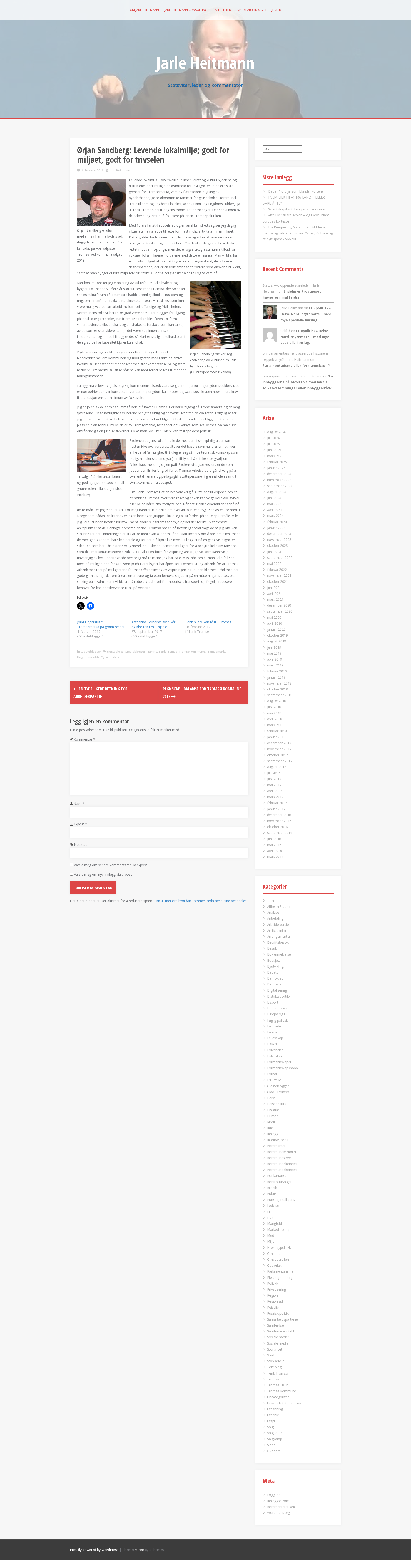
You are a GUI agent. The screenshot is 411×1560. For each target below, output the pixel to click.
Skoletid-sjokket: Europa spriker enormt (298, 209)
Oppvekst (274, 1265)
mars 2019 (275, 665)
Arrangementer (278, 936)
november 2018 (279, 683)
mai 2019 (274, 653)
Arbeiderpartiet (278, 924)
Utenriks (273, 1415)
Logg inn (273, 1495)
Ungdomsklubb (88, 657)
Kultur (271, 1193)
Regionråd (275, 1301)
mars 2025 (275, 456)
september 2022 (279, 557)
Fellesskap (275, 1038)
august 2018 (276, 701)
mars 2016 (275, 856)
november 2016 (279, 820)
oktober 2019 (277, 635)
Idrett (271, 1122)
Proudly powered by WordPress (94, 1549)
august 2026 (276, 432)
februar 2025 (277, 462)
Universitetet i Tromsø (284, 1403)
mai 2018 (274, 713)
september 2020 (279, 611)
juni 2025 (274, 449)
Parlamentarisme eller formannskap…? (296, 365)
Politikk (272, 1283)
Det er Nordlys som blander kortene (296, 191)
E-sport (272, 1002)
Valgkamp (274, 1439)
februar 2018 (277, 731)
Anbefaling (275, 918)
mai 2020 (274, 617)
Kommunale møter (281, 1152)
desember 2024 (279, 473)
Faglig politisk (277, 1020)
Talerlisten (222, 10)
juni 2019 (274, 647)
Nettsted (81, 844)
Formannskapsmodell (283, 1068)
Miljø (271, 1241)
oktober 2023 (277, 545)
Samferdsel (275, 1325)
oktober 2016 (277, 826)
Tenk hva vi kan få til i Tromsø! (208, 622)
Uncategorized (278, 1397)
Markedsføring (278, 1229)
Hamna (152, 651)
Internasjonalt (278, 1139)
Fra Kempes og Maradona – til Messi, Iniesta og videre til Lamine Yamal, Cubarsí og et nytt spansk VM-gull (298, 233)
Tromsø (273, 1379)
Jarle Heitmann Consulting (186, 10)
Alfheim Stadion (279, 906)
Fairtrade (274, 1026)
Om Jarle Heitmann (144, 10)
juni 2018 (274, 707)
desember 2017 (279, 743)
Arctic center (276, 930)
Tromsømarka (216, 651)
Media (272, 1235)
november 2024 (279, 479)
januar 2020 (276, 629)
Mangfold (274, 1223)
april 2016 (274, 850)
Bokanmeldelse (279, 954)
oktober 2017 (277, 755)
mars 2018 (275, 725)
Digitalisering (277, 990)
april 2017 (274, 791)
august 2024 (276, 492)
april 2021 (274, 593)
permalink (111, 657)
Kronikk (273, 1187)
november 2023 (279, 539)
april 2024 (274, 509)
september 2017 (279, 761)
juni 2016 (274, 839)
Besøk (272, 948)
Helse (271, 1098)
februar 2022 (277, 569)
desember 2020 (279, 605)
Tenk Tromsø (168, 651)
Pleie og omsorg (280, 1277)
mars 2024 (275, 515)
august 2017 (276, 767)
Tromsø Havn (277, 1385)
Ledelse (273, 1205)
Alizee (139, 1549)
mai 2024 (274, 503)
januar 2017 (276, 809)
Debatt (272, 972)
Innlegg (272, 1134)
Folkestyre (275, 1056)
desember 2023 (279, 533)
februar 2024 (277, 521)
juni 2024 (274, 497)
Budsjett (273, 960)
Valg (270, 1427)
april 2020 (274, 623)
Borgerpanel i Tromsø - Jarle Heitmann (292, 376)
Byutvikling (275, 966)
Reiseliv (273, 1307)
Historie (273, 1110)
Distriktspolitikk (278, 996)
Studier (272, 1355)
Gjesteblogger (91, 651)
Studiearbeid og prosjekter (259, 10)
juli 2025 (273, 444)
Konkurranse (277, 1175)
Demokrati (275, 978)
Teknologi (274, 1367)
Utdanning (275, 1409)
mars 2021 (275, 599)
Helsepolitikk (276, 1104)
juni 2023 (274, 551)
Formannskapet (279, 1062)
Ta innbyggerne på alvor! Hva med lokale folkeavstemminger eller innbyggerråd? (298, 382)
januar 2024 (276, 527)
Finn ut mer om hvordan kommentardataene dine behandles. (200, 901)
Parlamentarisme (280, 1271)
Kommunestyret (279, 1158)
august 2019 (276, 641)
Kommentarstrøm (281, 1506)
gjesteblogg (115, 651)
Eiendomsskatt (278, 1008)
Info (270, 1128)
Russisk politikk (278, 1313)
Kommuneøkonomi (282, 1163)
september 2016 (279, 832)
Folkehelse (275, 1050)
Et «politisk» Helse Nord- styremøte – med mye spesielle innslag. (305, 314)
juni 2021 (274, 587)
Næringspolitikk (279, 1247)
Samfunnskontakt (280, 1331)
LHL (270, 1211)
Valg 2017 (274, 1433)
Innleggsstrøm (278, 1500)
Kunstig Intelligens (281, 1199)
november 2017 (279, 749)
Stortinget (274, 1349)
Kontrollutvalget (279, 1182)
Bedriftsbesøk (278, 942)
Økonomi (274, 1451)
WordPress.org (278, 1512)
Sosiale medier (278, 1343)
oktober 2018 (277, 689)
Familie (272, 1032)
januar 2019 (276, 677)
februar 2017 (277, 802)
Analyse (273, 912)
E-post (80, 824)
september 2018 (279, 695)
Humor (272, 1116)
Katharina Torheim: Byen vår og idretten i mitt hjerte (153, 624)
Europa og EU (277, 1014)
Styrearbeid (275, 1361)
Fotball (272, 1074)
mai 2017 (274, 785)
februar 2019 (277, 671)
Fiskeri (272, 1044)
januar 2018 (276, 737)
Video (271, 1445)
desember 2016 (279, 815)
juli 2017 (273, 773)
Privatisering (276, 1289)
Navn (78, 803)
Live (270, 1217)
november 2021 (279, 575)
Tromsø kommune (192, 651)
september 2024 (279, 486)
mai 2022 (274, 563)
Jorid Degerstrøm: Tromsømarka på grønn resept (101, 624)
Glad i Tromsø (278, 1092)
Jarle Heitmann (205, 62)
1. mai (271, 900)
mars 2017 (275, 796)
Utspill (271, 1421)
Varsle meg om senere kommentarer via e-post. (111, 865)
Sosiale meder (278, 1337)
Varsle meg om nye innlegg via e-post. (103, 874)
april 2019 (274, 659)
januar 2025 (276, 468)
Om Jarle (273, 1253)
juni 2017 (274, 779)
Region (272, 1295)
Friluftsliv (274, 1080)
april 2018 (274, 719)
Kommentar (84, 739)
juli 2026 (273, 438)
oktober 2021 (277, 581)
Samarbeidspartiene (282, 1319)
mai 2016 (274, 844)
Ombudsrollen (278, 1259)
